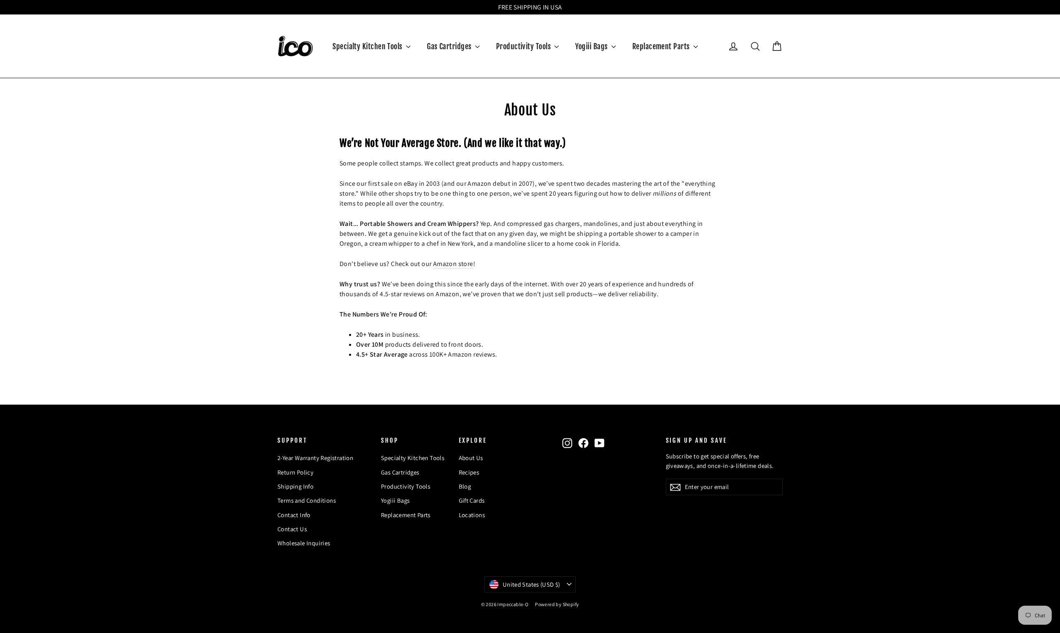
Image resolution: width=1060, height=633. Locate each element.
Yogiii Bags (592, 46)
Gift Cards (472, 500)
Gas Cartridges (450, 46)
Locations (472, 515)
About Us (471, 458)
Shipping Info (295, 486)
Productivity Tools (524, 46)
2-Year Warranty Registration (315, 458)
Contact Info (294, 515)
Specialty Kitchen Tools (368, 46)
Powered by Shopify (557, 604)
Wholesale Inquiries (303, 543)
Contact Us (292, 529)
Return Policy (295, 472)
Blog (465, 486)
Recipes (469, 472)
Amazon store (453, 263)
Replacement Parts (661, 46)
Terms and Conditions (306, 500)
